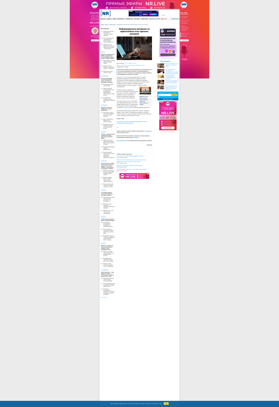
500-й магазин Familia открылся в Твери (108, 72)
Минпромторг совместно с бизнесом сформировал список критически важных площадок (109, 237)
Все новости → (104, 297)
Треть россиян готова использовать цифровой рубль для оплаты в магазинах (108, 114)
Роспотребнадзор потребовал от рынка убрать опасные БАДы (108, 260)
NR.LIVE (165, 18)
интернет (134, 65)
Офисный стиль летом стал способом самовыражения (108, 212)
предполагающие (128, 107)
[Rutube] (174, 11)
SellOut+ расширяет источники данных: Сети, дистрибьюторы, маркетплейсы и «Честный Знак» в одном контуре (108, 92)
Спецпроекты (175, 18)
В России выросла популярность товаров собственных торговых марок (108, 231)
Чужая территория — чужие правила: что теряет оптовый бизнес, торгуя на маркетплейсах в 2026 (107, 274)
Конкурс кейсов (155, 18)
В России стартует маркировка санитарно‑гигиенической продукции (108, 205)
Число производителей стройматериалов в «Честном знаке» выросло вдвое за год (108, 40)
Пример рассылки (169, 99)
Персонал (104, 105)
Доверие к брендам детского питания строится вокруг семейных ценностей (107, 179)
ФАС (120, 65)
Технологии (129, 18)
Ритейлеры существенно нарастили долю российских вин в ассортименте (108, 199)
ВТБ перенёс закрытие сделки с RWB (108, 85)
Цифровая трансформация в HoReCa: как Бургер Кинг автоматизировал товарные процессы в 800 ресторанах (108, 56)
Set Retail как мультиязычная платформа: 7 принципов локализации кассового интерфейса (108, 291)
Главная (102, 24)
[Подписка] (177, 11)
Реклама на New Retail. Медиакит (168, 58)
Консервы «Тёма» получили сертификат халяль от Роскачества (108, 265)
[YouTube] (172, 11)
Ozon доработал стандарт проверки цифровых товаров (109, 62)
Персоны (137, 18)
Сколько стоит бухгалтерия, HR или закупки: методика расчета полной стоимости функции (171, 81)
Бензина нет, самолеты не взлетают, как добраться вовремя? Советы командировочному (107, 247)
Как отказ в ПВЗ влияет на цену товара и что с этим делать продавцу (171, 65)
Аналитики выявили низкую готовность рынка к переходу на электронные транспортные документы (108, 155)
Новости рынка (112, 24)
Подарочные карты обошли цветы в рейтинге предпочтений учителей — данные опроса (109, 46)
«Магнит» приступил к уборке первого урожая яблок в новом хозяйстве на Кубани (108, 142)
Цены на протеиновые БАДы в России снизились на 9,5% (108, 120)
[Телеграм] (162, 11)
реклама (129, 65)
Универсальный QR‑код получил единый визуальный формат (108, 279)
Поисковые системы (140, 65)
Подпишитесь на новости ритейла (167, 92)
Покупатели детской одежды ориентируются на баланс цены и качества (108, 253)
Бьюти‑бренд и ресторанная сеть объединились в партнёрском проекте (108, 224)
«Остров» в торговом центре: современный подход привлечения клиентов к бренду (108, 136)
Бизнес (109, 18)
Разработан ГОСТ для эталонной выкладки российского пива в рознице (108, 126)
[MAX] (167, 11)
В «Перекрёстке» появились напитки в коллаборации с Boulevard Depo (109, 99)
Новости (103, 18)
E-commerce (105, 76)
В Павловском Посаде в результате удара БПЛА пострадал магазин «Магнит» (108, 172)
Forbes (123, 77)
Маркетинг (120, 18)
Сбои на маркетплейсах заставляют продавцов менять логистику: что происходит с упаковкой (107, 80)
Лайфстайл (144, 18)
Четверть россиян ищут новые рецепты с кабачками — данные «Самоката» (108, 33)
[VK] (164, 11)
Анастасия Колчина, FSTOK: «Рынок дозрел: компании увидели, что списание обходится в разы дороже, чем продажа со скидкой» (107, 166)
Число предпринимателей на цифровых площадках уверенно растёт (109, 285)
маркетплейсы (124, 65)
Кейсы (115, 18)
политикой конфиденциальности (170, 97)
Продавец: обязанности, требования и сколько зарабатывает (106, 109)
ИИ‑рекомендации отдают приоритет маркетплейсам (109, 148)
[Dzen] (169, 11)
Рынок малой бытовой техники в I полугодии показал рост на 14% (108, 185)
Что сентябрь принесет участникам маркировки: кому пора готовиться (107, 194)
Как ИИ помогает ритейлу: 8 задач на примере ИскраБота (108, 220)
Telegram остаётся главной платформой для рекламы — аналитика (109, 67)
